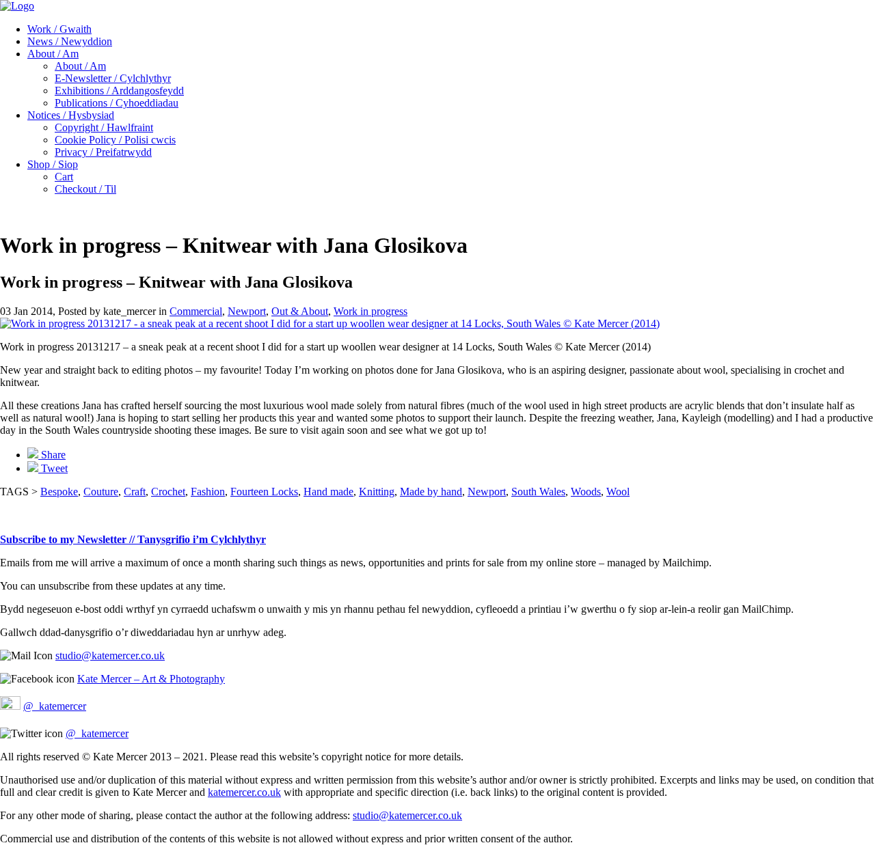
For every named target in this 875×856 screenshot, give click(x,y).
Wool (618, 491)
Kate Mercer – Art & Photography (151, 679)
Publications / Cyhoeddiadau (116, 103)
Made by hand (431, 491)
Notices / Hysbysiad (70, 115)
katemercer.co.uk (244, 792)
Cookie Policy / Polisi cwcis (115, 140)
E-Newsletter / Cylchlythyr (113, 78)
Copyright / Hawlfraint (104, 127)
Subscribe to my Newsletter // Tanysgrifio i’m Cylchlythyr (133, 539)
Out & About (299, 311)
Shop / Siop (52, 164)
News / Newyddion (69, 41)
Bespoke (59, 491)
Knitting (376, 491)
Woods (586, 491)
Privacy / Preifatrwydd (103, 152)
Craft (135, 491)
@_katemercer (54, 706)
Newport (247, 311)
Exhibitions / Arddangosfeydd (119, 90)
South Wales (538, 491)
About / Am (53, 53)
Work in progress (370, 311)
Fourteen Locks (264, 491)
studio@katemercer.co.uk (110, 655)
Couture (100, 491)
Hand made (328, 491)
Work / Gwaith (59, 29)
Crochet (168, 491)
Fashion (208, 491)
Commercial (196, 311)
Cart (64, 176)
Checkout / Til (85, 189)
